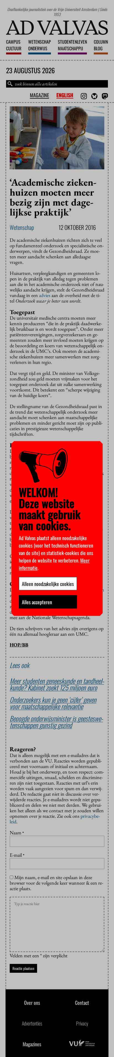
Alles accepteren (37, 602)
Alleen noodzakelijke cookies (48, 583)
